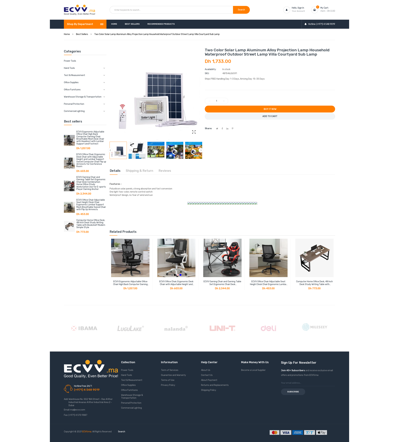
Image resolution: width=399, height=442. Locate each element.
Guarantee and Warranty (173, 375)
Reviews (165, 171)
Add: (66, 399)
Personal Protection (131, 403)
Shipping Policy (208, 390)
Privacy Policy (168, 385)
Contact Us (207, 375)
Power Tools (70, 61)
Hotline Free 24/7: (83, 386)
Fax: (66, 415)
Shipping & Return (139, 171)
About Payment (209, 380)
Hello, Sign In (298, 8)
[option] (118, 150)
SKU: (207, 73)
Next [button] (201, 150)
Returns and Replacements (215, 385)
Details (115, 171)
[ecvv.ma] (79, 7)
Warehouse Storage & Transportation (132, 396)
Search (121, 431)
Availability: (210, 69)
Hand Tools (126, 375)
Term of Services (169, 370)
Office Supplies (128, 385)
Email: (67, 409)
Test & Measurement (131, 380)
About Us (205, 370)
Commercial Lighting (131, 408)
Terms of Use (167, 380)
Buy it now (270, 109)
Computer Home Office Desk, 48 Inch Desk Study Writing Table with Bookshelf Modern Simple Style (90, 224)
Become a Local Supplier (253, 370)
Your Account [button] (298, 11)
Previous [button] (110, 150)
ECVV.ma (86, 431)
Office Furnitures (129, 390)
